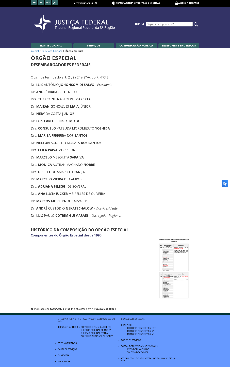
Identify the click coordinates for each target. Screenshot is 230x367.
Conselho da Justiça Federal (96, 327)
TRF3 (79, 318)
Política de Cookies (137, 352)
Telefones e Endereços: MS (140, 334)
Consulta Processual (132, 318)
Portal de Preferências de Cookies (139, 346)
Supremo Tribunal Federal (95, 333)
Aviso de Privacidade (138, 349)
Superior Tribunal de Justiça (96, 330)
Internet (35, 51)
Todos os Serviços (131, 340)
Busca (139, 24)
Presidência (64, 361)
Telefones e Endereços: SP (140, 331)
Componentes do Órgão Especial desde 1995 (66, 235)
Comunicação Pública (136, 45)
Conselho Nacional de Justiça (97, 336)
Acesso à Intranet (188, 3)
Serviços (93, 45)
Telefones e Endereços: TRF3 (141, 328)
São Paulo (89, 318)
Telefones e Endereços (178, 45)
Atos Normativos (67, 343)
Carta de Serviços (67, 349)
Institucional (51, 45)
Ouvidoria (63, 355)
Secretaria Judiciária (52, 51)
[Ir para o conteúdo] (96, 3)
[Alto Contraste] (92, 3)
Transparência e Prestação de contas (138, 3)
